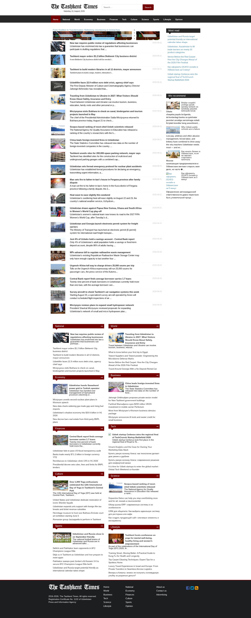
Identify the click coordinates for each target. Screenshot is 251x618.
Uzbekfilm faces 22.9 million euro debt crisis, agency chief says (102, 82)
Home (55, 19)
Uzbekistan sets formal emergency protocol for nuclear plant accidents (106, 166)
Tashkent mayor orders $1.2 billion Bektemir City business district (103, 56)
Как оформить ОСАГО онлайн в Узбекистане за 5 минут (189, 176)
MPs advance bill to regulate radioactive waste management (100, 252)
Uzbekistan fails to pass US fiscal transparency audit (77, 451)
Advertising (161, 594)
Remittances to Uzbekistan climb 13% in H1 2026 (75, 461)
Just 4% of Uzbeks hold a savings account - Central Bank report (102, 239)
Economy (88, 19)
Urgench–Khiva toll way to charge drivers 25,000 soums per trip (102, 265)
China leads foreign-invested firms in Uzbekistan (94, 140)
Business (101, 19)
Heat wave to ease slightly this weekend (90, 195)
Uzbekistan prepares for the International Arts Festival (77, 33)
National (66, 19)
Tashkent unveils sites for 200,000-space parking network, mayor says (105, 153)
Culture (134, 19)
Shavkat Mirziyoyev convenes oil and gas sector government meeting (84, 38)
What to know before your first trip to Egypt (128, 352)
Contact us (161, 590)
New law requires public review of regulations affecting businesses (104, 43)
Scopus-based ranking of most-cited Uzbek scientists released (101, 127)
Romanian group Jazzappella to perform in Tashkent (77, 519)
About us (160, 587)
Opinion (179, 19)
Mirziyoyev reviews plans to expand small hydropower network (102, 305)
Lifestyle (167, 19)
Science (145, 19)
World (77, 19)
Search (148, 7)
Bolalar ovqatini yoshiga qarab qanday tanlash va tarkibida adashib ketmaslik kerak (189, 106)
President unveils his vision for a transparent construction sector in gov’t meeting (90, 36)
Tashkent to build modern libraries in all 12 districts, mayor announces (105, 69)
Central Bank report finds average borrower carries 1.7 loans (100, 278)
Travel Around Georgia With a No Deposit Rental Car (133, 369)
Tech (124, 19)
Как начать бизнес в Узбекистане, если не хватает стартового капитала (190, 155)
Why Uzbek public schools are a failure (190, 128)
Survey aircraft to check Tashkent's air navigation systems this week (104, 292)
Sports (156, 19)
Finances (114, 19)
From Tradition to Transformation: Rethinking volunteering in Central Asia (86, 30)
